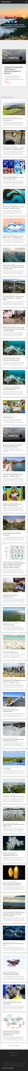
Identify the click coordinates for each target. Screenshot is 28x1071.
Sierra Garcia (6, 2)
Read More (7, 83)
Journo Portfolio (10, 1068)
